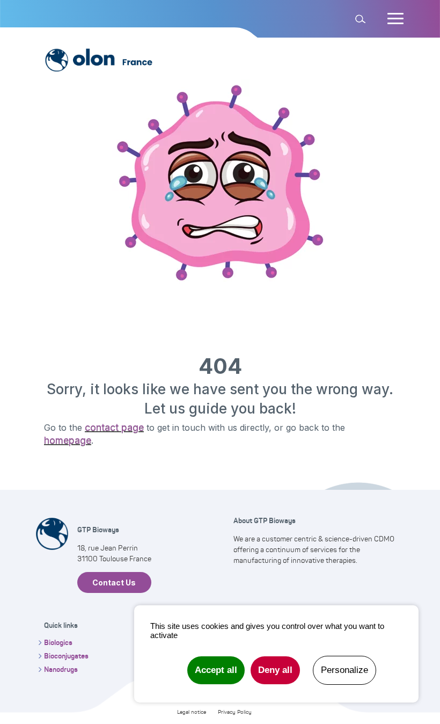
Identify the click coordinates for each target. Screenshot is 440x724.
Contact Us (114, 582)
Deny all (275, 670)
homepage (67, 440)
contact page (114, 427)
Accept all (216, 670)
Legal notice (191, 711)
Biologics (58, 642)
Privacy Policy (235, 711)
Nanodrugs (61, 669)
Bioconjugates (66, 655)
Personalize (344, 670)
